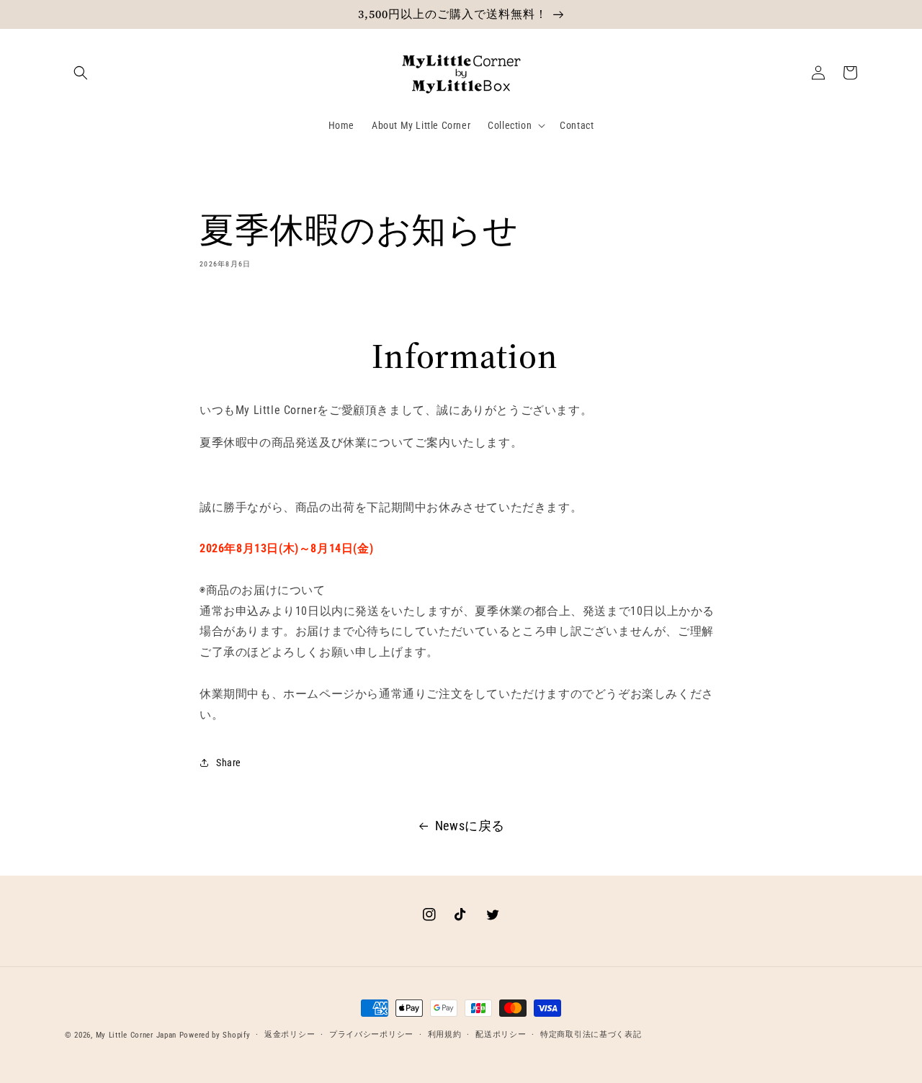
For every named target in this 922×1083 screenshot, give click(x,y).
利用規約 (445, 1034)
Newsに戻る (470, 825)
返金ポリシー (289, 1034)
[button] (81, 73)
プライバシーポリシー (371, 1034)
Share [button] (228, 762)
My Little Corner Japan (136, 1035)
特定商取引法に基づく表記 (590, 1034)
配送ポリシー (500, 1034)
